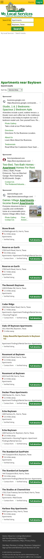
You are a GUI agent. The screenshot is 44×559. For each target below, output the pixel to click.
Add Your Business (9, 538)
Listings (21, 545)
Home (4, 536)
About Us (11, 536)
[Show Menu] (1, 2)
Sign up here (7, 547)
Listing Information (23, 536)
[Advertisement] (22, 57)
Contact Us (21, 538)
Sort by (4, 90)
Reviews (13, 545)
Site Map (5, 545)
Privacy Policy (30, 540)
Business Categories (32, 545)
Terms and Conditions (10, 540)
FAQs (22, 540)
